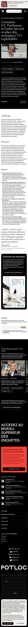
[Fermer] (26, 1)
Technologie (5, 388)
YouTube (3, 539)
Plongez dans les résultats (13, 272)
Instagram (4, 541)
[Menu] (25, 11)
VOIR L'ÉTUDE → (13, 5)
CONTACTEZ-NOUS (14, 469)
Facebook (3, 536)
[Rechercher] (20, 11)
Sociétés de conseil (7, 72)
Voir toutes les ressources (12, 407)
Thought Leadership (7, 69)
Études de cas (19, 69)
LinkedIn (3, 538)
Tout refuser (20, 623)
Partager (23, 102)
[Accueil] (3, 11)
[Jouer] (14, 51)
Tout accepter (8, 623)
